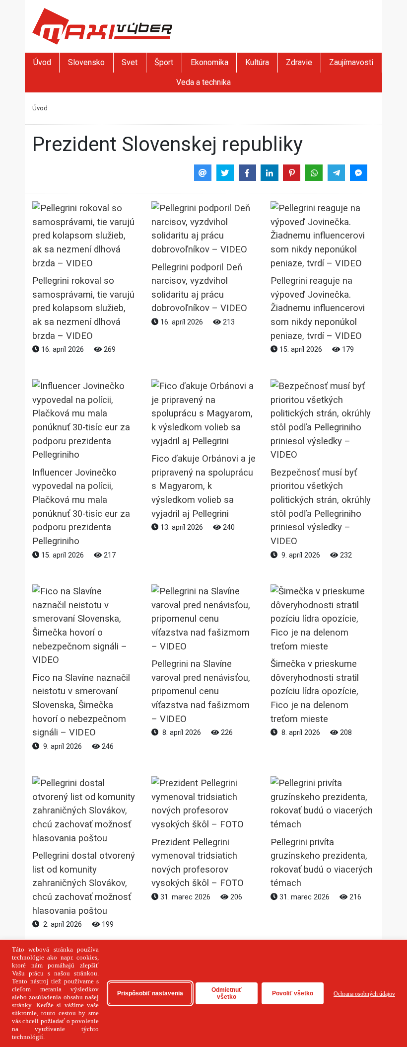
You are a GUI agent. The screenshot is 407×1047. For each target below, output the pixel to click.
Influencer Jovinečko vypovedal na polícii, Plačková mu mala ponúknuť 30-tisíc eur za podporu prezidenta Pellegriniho (81, 506)
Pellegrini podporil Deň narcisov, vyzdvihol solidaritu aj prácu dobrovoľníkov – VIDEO (199, 287)
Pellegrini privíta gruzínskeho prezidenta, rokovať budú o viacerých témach (322, 862)
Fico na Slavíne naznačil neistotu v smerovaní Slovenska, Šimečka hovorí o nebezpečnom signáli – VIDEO (81, 705)
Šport (163, 62)
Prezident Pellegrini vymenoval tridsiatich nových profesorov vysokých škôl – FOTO (197, 862)
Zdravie (299, 62)
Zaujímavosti (351, 62)
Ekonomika (209, 62)
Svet (129, 62)
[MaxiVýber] (102, 25)
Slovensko (86, 62)
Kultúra (257, 62)
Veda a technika (203, 82)
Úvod (42, 62)
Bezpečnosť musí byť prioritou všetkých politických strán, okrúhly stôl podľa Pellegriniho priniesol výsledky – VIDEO (321, 506)
